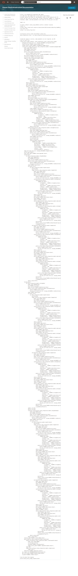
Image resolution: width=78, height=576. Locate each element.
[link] (30, 2)
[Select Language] (74, 2)
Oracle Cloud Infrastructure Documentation (18, 7)
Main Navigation (8, 2)
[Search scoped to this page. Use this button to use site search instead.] (36, 2)
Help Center (15, 2)
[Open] (3, 14)
